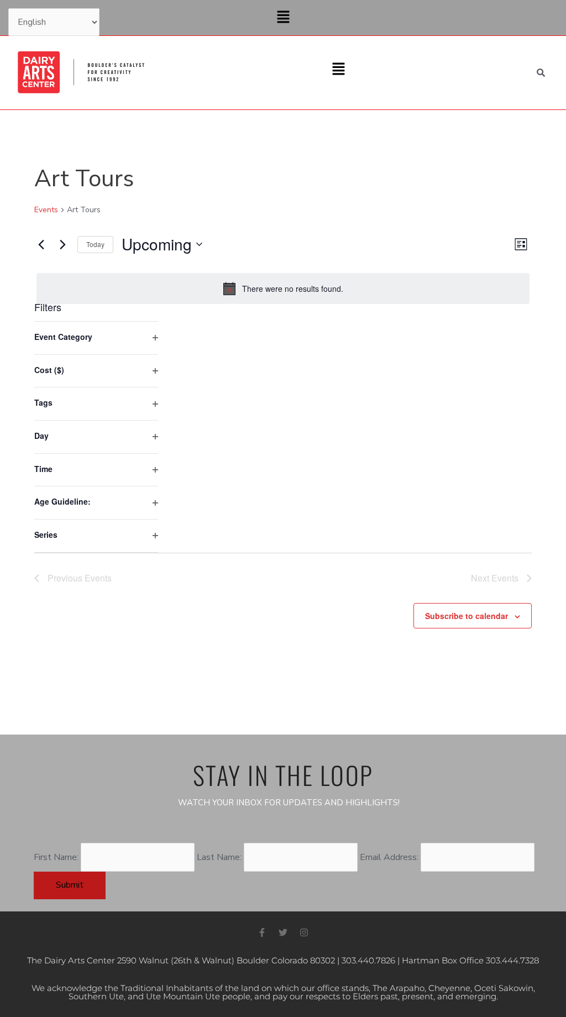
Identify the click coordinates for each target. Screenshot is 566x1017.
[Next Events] (62, 244)
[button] (283, 18)
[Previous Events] (41, 244)
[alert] (283, 288)
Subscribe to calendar (466, 615)
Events (46, 210)
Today (95, 244)
